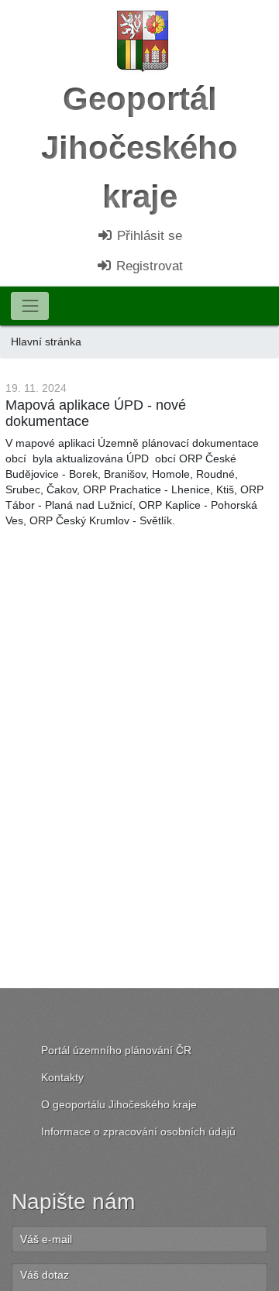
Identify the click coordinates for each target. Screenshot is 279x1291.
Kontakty (62, 1077)
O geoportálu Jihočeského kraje (119, 1104)
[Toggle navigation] (30, 305)
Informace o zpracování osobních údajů (138, 1131)
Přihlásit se (147, 235)
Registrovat (147, 266)
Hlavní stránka (46, 341)
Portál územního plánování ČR (116, 1050)
